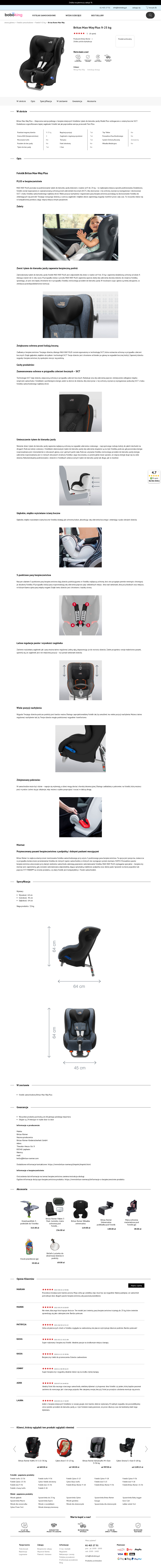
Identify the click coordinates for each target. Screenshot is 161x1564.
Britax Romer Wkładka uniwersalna (80, 1224)
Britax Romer (85, 39)
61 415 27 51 (105, 8)
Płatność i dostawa (44, 1554)
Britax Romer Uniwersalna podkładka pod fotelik (106, 1224)
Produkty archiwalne (93, 1561)
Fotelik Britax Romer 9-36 (104, 1485)
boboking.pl (13, 14)
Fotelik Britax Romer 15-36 (133, 1485)
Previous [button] (14, 1449)
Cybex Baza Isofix (73, 1482)
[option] (33, 1452)
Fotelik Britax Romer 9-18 (76, 1485)
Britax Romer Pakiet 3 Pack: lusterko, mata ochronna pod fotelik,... (55, 1224)
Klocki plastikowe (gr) (29, 1261)
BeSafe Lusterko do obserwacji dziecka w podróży (55, 1258)
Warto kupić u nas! (81, 52)
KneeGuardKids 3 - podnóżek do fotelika (29, 1224)
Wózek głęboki (15, 1497)
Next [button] (146, 1449)
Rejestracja (23, 1551)
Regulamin (63, 1551)
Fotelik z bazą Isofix (18, 1488)
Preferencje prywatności (68, 1560)
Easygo (97, 1501)
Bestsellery (97, 15)
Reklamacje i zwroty (66, 1554)
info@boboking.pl (120, 8)
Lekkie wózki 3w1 (129, 1504)
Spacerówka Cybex (73, 1497)
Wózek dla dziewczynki (75, 1504)
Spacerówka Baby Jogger (132, 1497)
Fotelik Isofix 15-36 (17, 1478)
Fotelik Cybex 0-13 (73, 1478)
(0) (153, 8)
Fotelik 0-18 (43, 1488)
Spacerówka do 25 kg (46, 1497)
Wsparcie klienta (43, 1551)
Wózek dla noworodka (18, 1504)
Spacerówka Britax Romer (104, 1497)
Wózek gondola (72, 1501)
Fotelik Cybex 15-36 (18, 1482)
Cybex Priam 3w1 (17, 1507)
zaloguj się (136, 8)
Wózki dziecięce (73, 15)
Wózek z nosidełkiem (46, 1504)
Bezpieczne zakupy (44, 1549)
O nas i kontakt (64, 1549)
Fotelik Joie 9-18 (129, 1482)
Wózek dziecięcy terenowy (48, 1507)
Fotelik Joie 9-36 (16, 1485)
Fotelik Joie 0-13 (101, 1482)
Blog (61, 1562)
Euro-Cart (126, 1501)
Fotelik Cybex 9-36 (130, 1478)
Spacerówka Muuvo (17, 1501)
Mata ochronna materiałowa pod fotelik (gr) (132, 1224)
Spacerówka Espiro (45, 1501)
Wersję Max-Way (79, 70)
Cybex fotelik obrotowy (47, 1482)
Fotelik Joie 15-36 (45, 1485)
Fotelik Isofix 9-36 (45, 1478)
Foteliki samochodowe (44, 15)
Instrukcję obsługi (93, 70)
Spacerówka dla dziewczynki (105, 1504)
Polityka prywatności (67, 1557)
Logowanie (23, 1554)
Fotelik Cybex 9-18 (102, 1478)
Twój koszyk (23, 1549)
